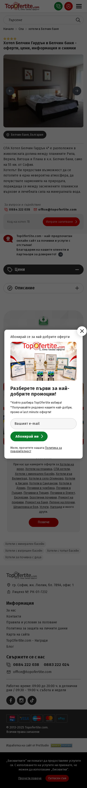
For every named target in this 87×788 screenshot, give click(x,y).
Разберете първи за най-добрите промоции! (39, 391)
